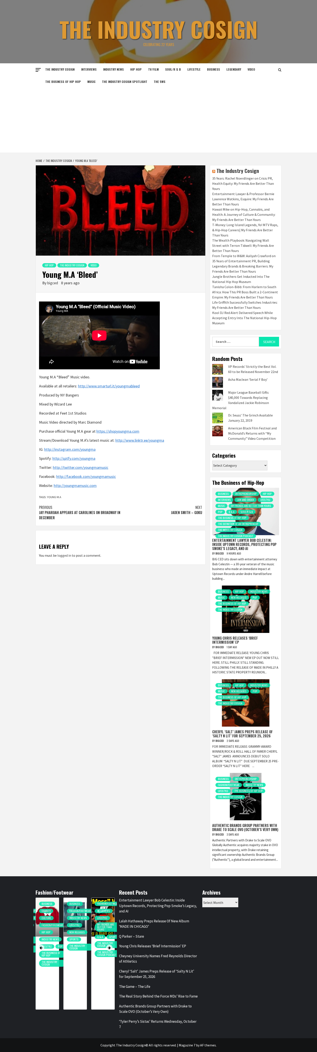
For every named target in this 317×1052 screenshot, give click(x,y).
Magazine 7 (187, 1045)
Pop (220, 512)
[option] (47, 956)
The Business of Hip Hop (63, 81)
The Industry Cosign (159, 29)
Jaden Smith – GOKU (186, 510)
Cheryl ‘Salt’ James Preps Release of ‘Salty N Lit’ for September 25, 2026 (242, 733)
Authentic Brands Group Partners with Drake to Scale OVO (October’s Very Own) (245, 827)
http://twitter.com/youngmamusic (80, 467)
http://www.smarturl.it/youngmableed (109, 386)
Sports (73, 939)
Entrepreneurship (246, 494)
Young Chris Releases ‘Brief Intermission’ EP (235, 640)
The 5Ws (159, 81)
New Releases (238, 597)
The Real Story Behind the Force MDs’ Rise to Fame (158, 996)
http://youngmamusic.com (75, 485)
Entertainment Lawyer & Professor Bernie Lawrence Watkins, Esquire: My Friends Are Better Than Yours (243, 199)
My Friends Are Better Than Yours (251, 506)
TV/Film (153, 69)
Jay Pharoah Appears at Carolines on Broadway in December (79, 512)
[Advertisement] (158, 120)
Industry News (113, 69)
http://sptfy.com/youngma (73, 458)
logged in (64, 555)
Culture (46, 918)
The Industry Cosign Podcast (235, 536)
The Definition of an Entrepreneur (238, 524)
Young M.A (54, 497)
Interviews (89, 69)
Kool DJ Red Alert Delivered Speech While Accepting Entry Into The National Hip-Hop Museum (244, 318)
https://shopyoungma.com (117, 431)
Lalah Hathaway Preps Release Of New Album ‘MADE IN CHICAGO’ (154, 924)
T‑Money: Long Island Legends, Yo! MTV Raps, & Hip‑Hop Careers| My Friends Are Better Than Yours (245, 230)
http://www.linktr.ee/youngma (139, 440)
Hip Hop (136, 69)
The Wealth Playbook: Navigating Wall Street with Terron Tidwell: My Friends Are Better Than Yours (243, 245)
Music (91, 81)
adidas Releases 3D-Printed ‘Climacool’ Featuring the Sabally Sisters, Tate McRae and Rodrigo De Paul (76, 968)
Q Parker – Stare (131, 936)
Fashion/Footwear (228, 785)
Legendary (233, 69)
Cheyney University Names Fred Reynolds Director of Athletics (158, 959)
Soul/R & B (173, 69)
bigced (53, 282)
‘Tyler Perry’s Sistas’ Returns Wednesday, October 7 (157, 1024)
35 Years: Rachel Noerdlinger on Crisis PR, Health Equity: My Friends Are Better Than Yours (243, 183)
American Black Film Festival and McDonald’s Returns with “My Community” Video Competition (252, 433)
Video (251, 69)
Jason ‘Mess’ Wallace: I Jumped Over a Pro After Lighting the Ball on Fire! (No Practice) (103, 962)
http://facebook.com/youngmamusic (86, 476)
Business (213, 69)
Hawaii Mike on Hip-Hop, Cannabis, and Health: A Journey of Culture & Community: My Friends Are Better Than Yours (243, 214)
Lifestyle (194, 69)
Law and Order (245, 500)
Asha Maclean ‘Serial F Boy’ (248, 379)
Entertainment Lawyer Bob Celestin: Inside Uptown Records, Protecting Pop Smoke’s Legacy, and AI (244, 544)
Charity (46, 911)
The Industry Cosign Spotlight (124, 81)
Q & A (231, 512)
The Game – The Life (134, 986)
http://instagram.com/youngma (70, 449)
